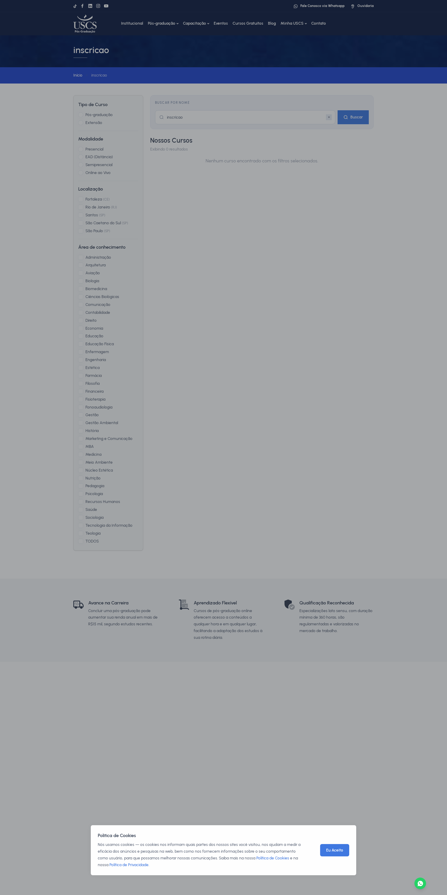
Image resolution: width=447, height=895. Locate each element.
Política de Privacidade (129, 864)
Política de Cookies (272, 858)
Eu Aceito (334, 850)
